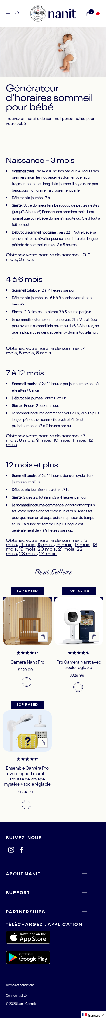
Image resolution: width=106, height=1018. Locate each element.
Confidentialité (16, 995)
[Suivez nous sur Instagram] (11, 850)
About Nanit (23, 873)
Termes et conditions (20, 985)
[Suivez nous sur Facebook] (21, 850)
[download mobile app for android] (46, 958)
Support (18, 892)
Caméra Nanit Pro (27, 662)
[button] (93, 1014)
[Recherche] (17, 13)
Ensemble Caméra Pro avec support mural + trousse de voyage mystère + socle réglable (27, 775)
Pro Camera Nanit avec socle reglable (79, 664)
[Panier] (88, 13)
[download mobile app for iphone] (46, 938)
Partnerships (26, 911)
